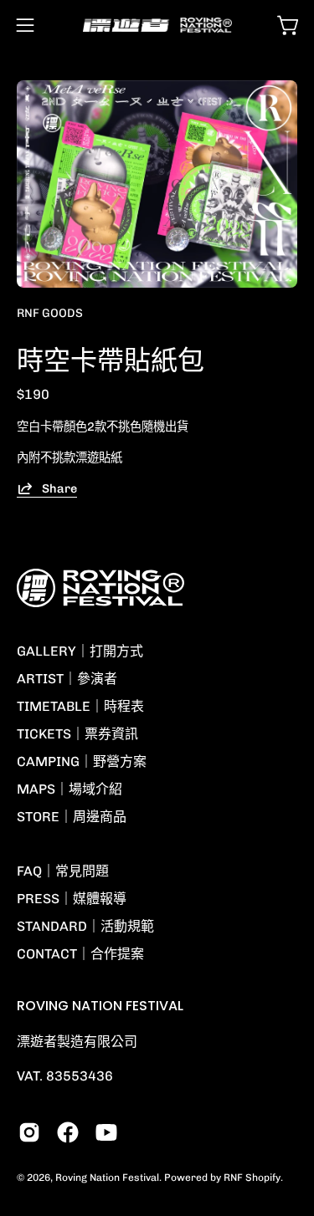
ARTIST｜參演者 (67, 679)
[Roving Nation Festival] (157, 25)
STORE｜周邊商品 (71, 817)
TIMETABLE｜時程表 (80, 706)
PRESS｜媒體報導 (71, 899)
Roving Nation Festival (107, 1177)
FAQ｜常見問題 (63, 871)
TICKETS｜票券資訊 (77, 734)
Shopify (263, 1177)
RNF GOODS (50, 313)
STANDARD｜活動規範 (85, 926)
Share (59, 487)
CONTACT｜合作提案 (80, 954)
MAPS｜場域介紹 (69, 789)
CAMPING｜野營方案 (82, 761)
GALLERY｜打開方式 (80, 651)
